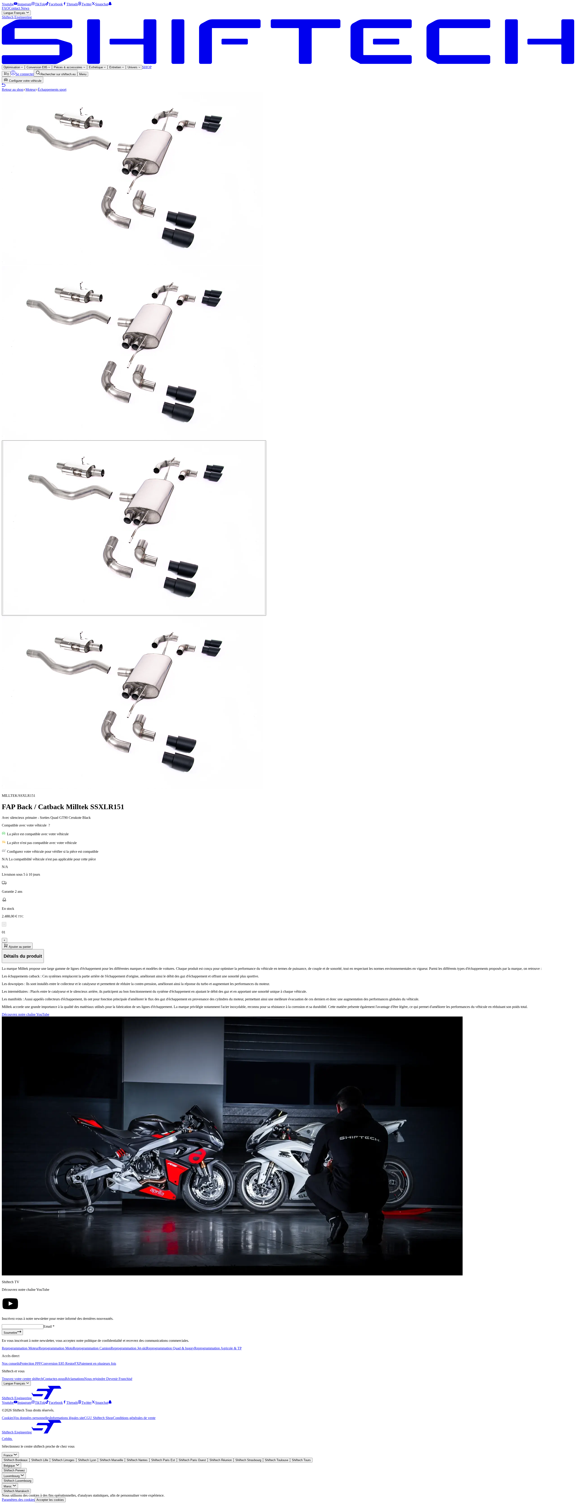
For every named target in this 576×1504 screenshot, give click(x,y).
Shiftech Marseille (111, 1460)
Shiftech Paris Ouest (192, 1460)
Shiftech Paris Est (163, 1460)
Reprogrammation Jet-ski (128, 1348)
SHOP (147, 67)
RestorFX (72, 1363)
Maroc (8, 1486)
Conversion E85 (37, 67)
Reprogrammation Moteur (20, 1348)
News (25, 8)
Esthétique (96, 67)
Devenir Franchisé (119, 1379)
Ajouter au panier (19, 946)
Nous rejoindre (95, 1379)
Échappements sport (52, 89)
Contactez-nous (54, 1379)
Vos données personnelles (32, 1418)
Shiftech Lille (39, 1460)
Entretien (115, 67)
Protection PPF (30, 1363)
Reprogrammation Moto (56, 1348)
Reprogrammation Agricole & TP (218, 1348)
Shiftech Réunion (220, 1460)
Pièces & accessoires (68, 67)
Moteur (30, 89)
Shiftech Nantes (137, 1460)
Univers (133, 67)
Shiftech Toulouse (276, 1460)
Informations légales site (67, 1418)
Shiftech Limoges (63, 1460)
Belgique (10, 1465)
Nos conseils (11, 1363)
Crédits (7, 1439)
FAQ (5, 8)
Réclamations (74, 1379)
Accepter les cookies (50, 1500)
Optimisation (12, 67)
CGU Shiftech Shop (98, 1418)
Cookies (8, 1418)
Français (15, 13)
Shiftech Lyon (87, 1460)
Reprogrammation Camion (92, 1348)
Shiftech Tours (301, 1460)
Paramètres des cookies (18, 1500)
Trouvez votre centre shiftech (22, 1379)
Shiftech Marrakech (16, 1491)
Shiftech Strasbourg (248, 1460)
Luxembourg (12, 1476)
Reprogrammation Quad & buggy (170, 1348)
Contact (15, 8)
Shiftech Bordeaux (16, 1460)
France (9, 1455)
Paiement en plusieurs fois (97, 1363)
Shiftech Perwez (14, 1470)
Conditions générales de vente (134, 1418)
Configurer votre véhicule (24, 80)
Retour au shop (12, 89)
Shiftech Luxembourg (17, 1480)
